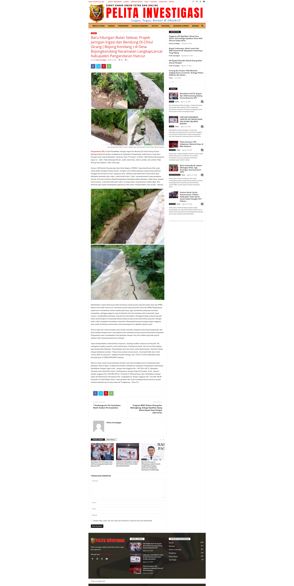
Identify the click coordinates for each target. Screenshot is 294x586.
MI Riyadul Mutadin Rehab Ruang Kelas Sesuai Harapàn (185, 61)
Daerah (126, 2)
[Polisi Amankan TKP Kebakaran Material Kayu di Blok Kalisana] (135, 569)
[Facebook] (193, 1)
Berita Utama (99, 26)
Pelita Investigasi (101, 60)
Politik (155, 26)
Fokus (146, 2)
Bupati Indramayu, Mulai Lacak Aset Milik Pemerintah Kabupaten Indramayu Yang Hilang (186, 50)
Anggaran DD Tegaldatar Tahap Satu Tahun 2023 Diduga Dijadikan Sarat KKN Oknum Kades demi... (185, 38)
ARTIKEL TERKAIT (98, 439)
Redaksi (171, 2)
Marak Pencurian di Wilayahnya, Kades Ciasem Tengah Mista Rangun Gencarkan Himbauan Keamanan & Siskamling (150, 466)
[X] (200, 1)
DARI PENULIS (111, 439)
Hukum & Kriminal (140, 26)
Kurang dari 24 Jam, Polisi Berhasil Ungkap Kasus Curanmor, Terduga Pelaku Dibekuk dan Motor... (186, 72)
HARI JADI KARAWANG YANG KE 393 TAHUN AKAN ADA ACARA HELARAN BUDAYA (127, 464)
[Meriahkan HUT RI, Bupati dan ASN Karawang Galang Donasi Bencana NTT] (102, 451)
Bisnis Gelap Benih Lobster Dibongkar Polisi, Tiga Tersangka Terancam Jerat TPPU (191, 168)
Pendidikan (163, 2)
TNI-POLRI (172, 150)
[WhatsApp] (109, 66)
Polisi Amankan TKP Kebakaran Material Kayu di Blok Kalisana (191, 144)
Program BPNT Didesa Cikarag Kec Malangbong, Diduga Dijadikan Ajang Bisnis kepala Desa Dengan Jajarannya (146, 409)
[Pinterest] (103, 66)
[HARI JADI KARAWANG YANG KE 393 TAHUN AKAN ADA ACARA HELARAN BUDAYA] (127, 451)
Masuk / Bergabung (115, 2)
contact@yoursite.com (108, 554)
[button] (202, 25)
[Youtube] (204, 1)
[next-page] (163, 439)
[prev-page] (160, 439)
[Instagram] (196, 1)
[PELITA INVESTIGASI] (147, 13)
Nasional (153, 2)
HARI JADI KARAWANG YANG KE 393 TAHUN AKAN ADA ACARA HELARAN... (153, 557)
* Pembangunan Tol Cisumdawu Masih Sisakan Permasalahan (107, 406)
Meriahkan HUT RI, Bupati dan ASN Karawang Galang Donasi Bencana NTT (101, 464)
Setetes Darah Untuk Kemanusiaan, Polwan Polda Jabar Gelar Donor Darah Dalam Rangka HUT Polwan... (191, 196)
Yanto (171, 78)
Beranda (93, 31)
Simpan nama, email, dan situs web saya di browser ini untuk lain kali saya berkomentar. (122, 521)
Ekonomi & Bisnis (137, 2)
